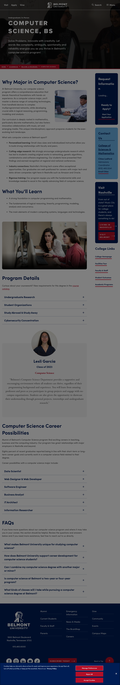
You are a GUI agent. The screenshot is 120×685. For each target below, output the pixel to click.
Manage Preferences (89, 668)
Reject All (89, 674)
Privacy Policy (52, 668)
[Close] (116, 673)
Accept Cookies (89, 680)
